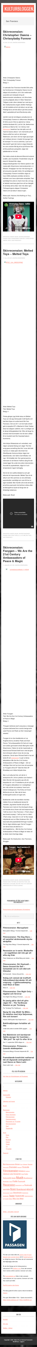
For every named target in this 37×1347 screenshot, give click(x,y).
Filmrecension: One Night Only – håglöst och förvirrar (18, 992)
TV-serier (8, 1149)
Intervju (5, 1090)
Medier (14, 1178)
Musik (16, 236)
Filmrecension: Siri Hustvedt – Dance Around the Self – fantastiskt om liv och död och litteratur (16, 967)
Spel (7, 1126)
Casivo (5, 1293)
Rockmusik (28, 1185)
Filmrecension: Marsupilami (15, 927)
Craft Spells (15, 535)
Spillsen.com (17, 1268)
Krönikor (8, 1097)
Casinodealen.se (10, 1276)
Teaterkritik (9, 1128)
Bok (4, 1164)
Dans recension (11, 1115)
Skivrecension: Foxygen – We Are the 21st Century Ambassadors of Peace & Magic (17, 554)
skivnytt (29, 1189)
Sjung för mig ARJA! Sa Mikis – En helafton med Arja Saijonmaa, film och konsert (18, 1014)
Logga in (22, 1341)
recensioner (19, 1185)
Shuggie (12, 883)
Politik (15, 1181)
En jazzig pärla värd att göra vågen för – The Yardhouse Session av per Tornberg (15, 1002)
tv (3, 1199)
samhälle (6, 1189)
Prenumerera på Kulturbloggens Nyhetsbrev (16, 909)
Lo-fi (21, 535)
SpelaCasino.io (28, 1257)
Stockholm (17, 1192)
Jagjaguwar (15, 758)
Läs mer (28, 974)
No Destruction (22, 882)
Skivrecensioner (24, 236)
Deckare (30, 1164)
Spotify (11, 1193)
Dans (7, 1135)
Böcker (17, 1164)
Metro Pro (17, 1340)
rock (23, 1185)
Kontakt (5, 1319)
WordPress (16, 1341)
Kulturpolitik (6, 1095)
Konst (22, 1174)
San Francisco (16, 240)
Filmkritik (25, 1167)
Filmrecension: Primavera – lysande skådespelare (15, 1047)
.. (3, 1086)
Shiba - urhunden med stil (11, 1212)
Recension (6, 1110)
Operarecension (11, 1119)
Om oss (5, 1324)
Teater (8, 1144)
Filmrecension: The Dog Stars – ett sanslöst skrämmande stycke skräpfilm (17, 939)
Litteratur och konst (9, 1101)
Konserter (17, 1174)
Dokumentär (6, 1167)
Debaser (25, 1164)
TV (7, 1146)
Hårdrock (6, 1174)
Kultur (26, 1174)
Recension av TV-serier (13, 1121)
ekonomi (20, 1167)
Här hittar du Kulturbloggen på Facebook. (15, 1076)
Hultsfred (28, 1171)
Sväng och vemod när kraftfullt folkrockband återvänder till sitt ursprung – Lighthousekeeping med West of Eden (17, 981)
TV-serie (6, 1198)
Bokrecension (10, 1112)
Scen (4, 1133)
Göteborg (22, 1171)
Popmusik (21, 1181)
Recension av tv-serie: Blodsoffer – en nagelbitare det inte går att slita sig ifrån (18, 952)
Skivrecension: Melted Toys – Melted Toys (18, 252)
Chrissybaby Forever (18, 238)
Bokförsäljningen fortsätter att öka (16, 1024)
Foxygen (13, 882)
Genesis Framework (27, 1340)
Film (7, 1137)
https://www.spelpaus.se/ (10, 1300)
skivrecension (6, 1193)
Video (10, 1199)
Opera (8, 1142)
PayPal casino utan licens (11, 1285)
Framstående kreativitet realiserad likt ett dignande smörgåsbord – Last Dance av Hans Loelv (18, 1059)
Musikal (8, 1140)
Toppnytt (5, 1153)
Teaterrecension (28, 1196)
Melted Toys (27, 535)
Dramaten (13, 1167)
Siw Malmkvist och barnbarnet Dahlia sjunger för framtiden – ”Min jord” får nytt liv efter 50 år (17, 1037)
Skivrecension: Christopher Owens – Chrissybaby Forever (17, 34)
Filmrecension (10, 1117)
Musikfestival (28, 1178)
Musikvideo (6, 1181)
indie (11, 1174)
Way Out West (18, 1198)
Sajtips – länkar (7, 1328)
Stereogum (6, 129)
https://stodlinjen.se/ (26, 1300)
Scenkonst (21, 1189)
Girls (9, 240)
